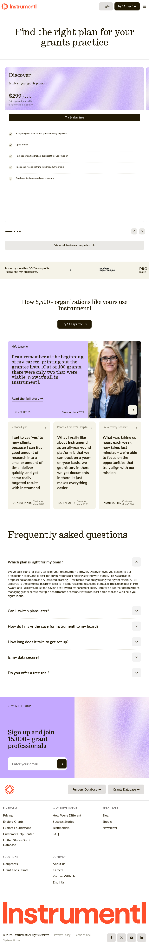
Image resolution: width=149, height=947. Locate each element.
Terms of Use (83, 935)
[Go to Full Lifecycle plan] (17, 231)
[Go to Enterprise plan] (20, 231)
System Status (11, 940)
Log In (106, 6)
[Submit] (62, 763)
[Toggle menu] (144, 6)
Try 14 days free (127, 6)
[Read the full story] (132, 410)
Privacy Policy (62, 935)
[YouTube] (131, 937)
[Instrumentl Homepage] (19, 6)
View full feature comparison (72, 245)
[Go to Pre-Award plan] (14, 231)
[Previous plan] (134, 231)
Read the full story (25, 398)
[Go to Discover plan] (8, 231)
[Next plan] (142, 231)
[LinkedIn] (141, 937)
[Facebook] (111, 937)
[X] (121, 937)
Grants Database (124, 789)
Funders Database (85, 789)
